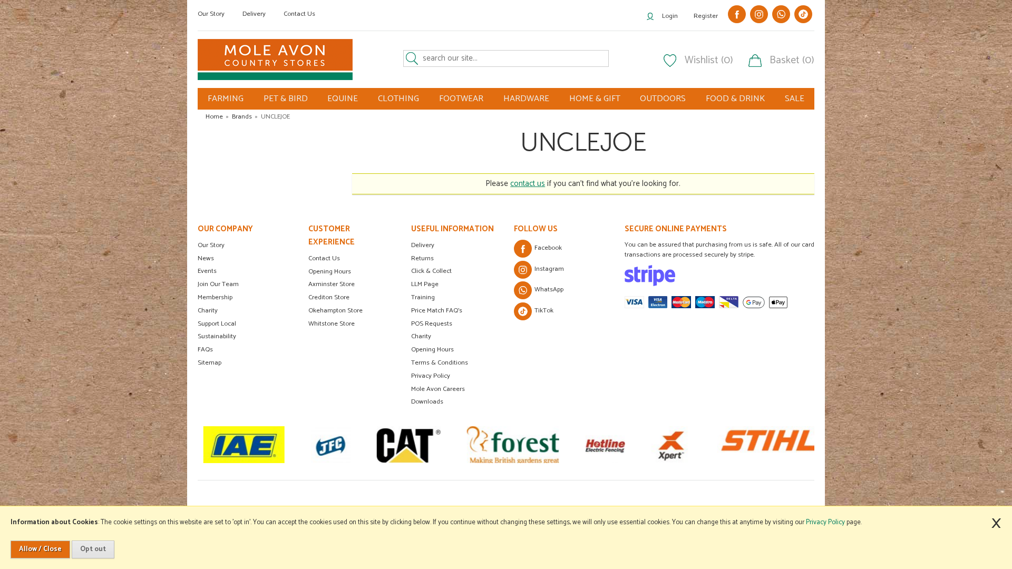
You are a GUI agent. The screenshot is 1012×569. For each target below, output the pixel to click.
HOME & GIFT (594, 99)
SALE (794, 99)
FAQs (205, 349)
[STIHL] (771, 444)
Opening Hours (329, 271)
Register (706, 16)
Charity (208, 310)
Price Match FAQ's (436, 310)
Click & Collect (431, 271)
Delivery (254, 13)
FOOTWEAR (461, 99)
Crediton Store (328, 297)
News (206, 258)
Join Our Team (218, 284)
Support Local (217, 323)
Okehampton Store (335, 310)
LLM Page (425, 284)
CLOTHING (398, 99)
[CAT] (408, 444)
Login (670, 16)
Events (207, 271)
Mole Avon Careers (438, 389)
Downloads (427, 401)
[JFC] (330, 444)
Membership (215, 297)
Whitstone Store (331, 323)
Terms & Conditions (439, 362)
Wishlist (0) (709, 60)
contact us (527, 183)
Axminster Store (331, 284)
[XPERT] (670, 444)
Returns (422, 258)
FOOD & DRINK (735, 99)
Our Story (211, 13)
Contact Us (299, 13)
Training (423, 297)
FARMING (226, 99)
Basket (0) (792, 60)
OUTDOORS (663, 99)
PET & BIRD (286, 99)
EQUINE (342, 99)
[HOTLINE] (605, 444)
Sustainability (217, 336)
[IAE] (243, 444)
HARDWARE (526, 99)
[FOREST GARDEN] (512, 444)
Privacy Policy (430, 375)
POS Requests (431, 323)
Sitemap (209, 362)
